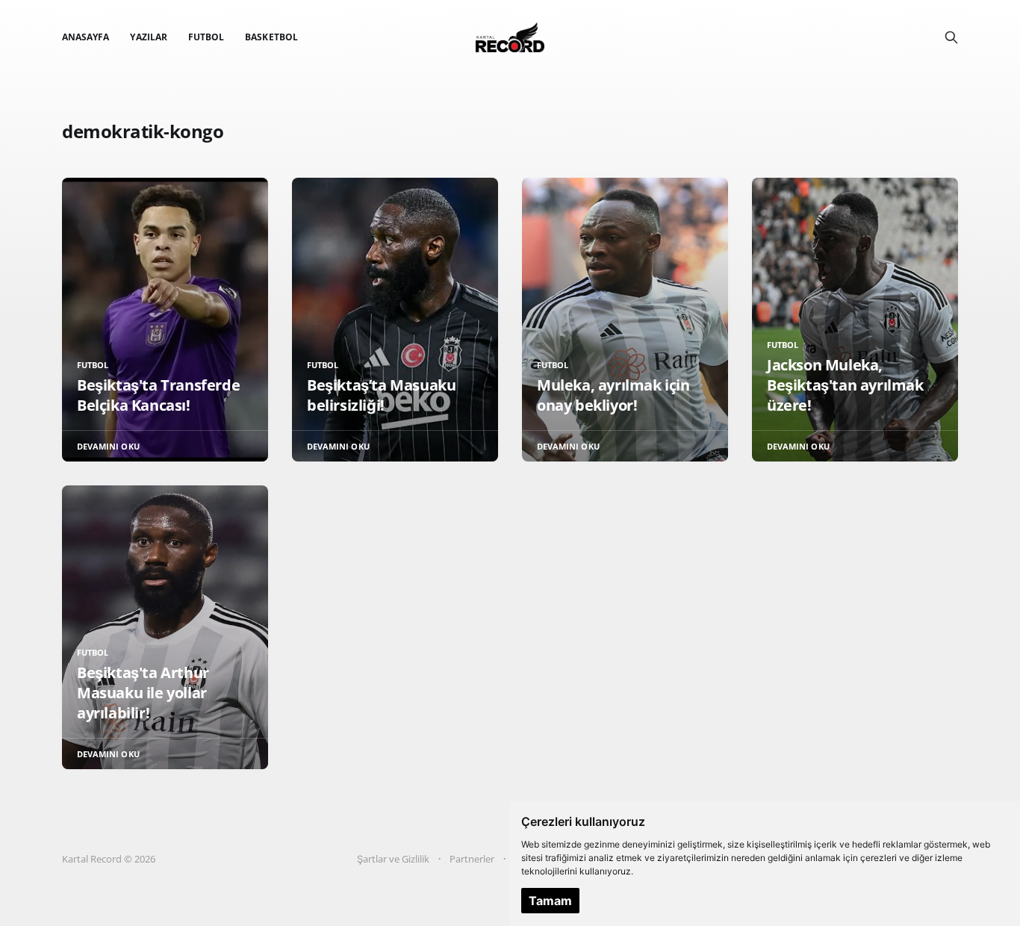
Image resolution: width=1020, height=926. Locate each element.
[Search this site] (951, 37)
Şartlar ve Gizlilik (393, 859)
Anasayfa (85, 37)
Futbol (206, 37)
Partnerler (472, 859)
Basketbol (271, 37)
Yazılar (148, 37)
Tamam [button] (550, 900)
